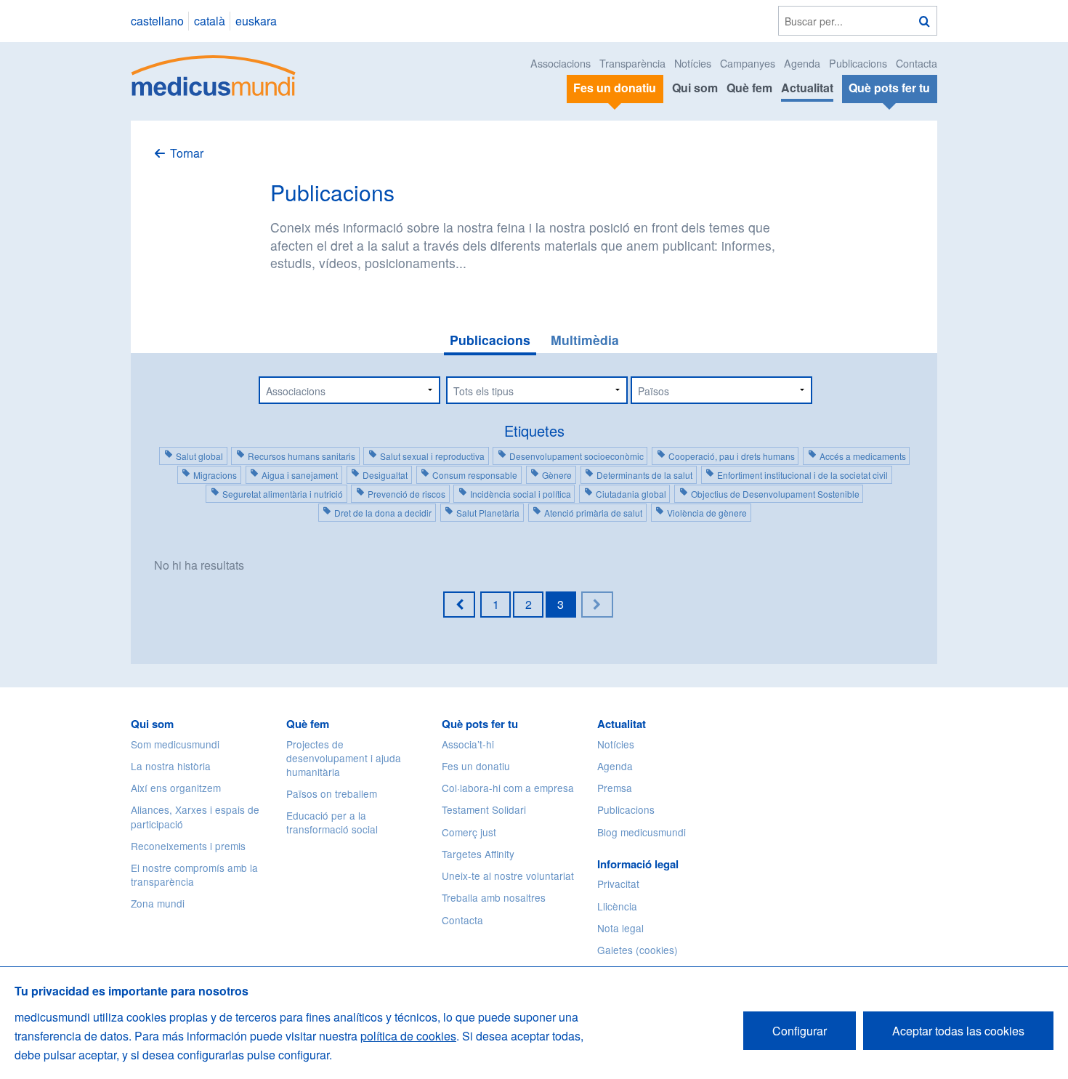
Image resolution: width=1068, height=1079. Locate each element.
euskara (256, 20)
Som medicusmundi (175, 744)
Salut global (199, 456)
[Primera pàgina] (459, 604)
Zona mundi (158, 903)
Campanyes (747, 62)
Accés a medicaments (863, 456)
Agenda (802, 62)
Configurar (799, 1030)
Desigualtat (385, 475)
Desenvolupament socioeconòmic (576, 456)
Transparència (632, 62)
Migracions (215, 475)
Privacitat (618, 883)
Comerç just (469, 832)
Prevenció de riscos (406, 494)
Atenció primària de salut (593, 512)
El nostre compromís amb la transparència (194, 874)
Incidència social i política (520, 494)
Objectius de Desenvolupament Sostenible (775, 494)
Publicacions (858, 62)
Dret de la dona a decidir (383, 512)
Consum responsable (474, 475)
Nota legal (620, 928)
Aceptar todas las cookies (958, 1030)
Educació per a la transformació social (332, 822)
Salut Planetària (487, 512)
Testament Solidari (484, 809)
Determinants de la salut (644, 475)
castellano (157, 20)
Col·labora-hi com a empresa (508, 787)
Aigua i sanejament (300, 475)
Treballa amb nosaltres (494, 897)
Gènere (557, 475)
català (209, 20)
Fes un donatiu (476, 766)
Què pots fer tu (480, 724)
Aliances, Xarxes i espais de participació (195, 816)
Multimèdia (585, 340)
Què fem (749, 87)
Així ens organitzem (176, 787)
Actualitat (807, 87)
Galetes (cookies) (637, 949)
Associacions (560, 62)
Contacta (916, 62)
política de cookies (408, 1035)
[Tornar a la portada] (214, 73)
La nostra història (171, 766)
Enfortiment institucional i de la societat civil (802, 475)
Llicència (617, 906)
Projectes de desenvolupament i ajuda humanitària (343, 758)
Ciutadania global (631, 494)
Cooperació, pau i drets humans (731, 456)
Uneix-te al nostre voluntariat (508, 875)
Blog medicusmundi (641, 832)
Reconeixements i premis (188, 845)
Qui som (695, 87)
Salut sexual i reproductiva (432, 456)
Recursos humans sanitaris (301, 456)
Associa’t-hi (468, 744)
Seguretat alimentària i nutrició (282, 494)
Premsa (614, 787)
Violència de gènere (707, 512)
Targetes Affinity (478, 853)
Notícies (692, 62)
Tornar (186, 153)
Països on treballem (331, 793)
